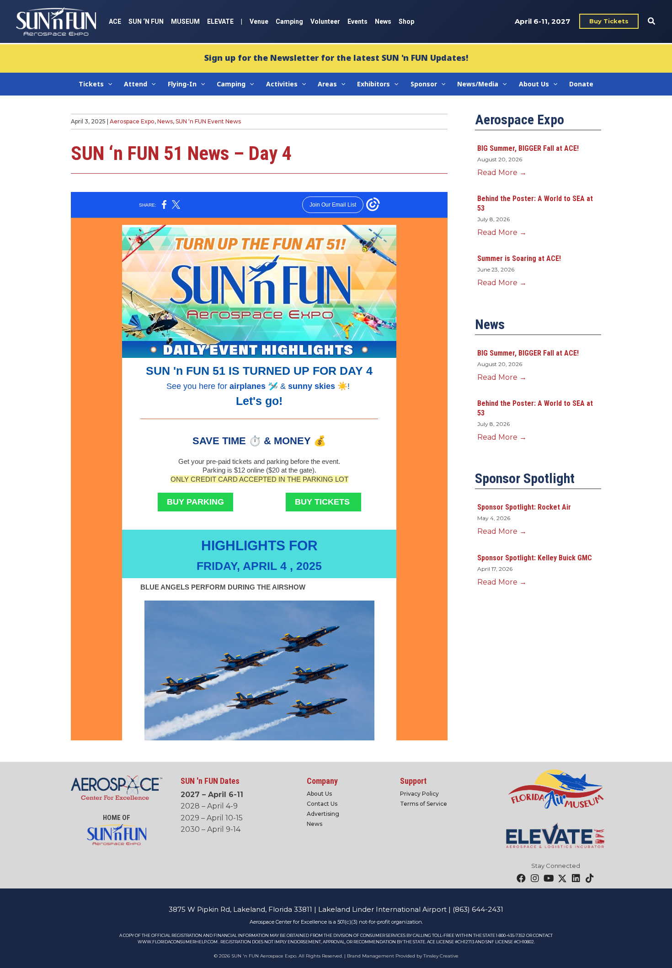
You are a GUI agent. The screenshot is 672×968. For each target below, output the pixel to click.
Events (357, 21)
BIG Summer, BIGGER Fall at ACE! (528, 148)
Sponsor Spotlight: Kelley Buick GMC (534, 557)
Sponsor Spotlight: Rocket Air (524, 507)
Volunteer (325, 21)
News (383, 21)
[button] (609, 21)
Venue (259, 21)
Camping (289, 21)
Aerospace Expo (132, 121)
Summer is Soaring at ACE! (519, 258)
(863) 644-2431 (478, 909)
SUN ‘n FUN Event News (208, 121)
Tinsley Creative (441, 956)
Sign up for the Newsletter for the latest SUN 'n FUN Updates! (336, 57)
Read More (502, 172)
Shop (406, 21)
